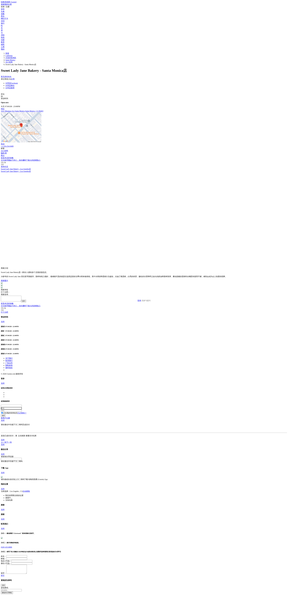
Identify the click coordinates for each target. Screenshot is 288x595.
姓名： (3, 556)
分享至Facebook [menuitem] (11, 83)
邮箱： (3, 559)
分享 (13, 79)
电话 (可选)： (6, 561)
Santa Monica (10, 60)
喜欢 (6, 79)
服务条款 (9, 368)
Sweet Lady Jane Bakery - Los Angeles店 (16, 169)
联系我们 (9, 361)
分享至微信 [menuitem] (9, 85)
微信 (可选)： (6, 563)
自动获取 (26, 491)
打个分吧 (4, 312)
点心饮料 (9, 62)
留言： (3, 573)
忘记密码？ (22, 413)
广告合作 (9, 363)
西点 (2, 155)
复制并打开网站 (7, 593)
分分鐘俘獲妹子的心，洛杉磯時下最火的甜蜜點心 (20, 160)
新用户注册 (5, 418)
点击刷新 (21, 436)
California (8, 56)
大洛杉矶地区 (10, 58)
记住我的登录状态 (10, 413)
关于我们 (9, 358)
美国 (7, 53)
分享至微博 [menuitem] (9, 88)
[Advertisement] (68, 188)
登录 (139, 300)
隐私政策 (9, 365)
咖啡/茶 (4, 153)
